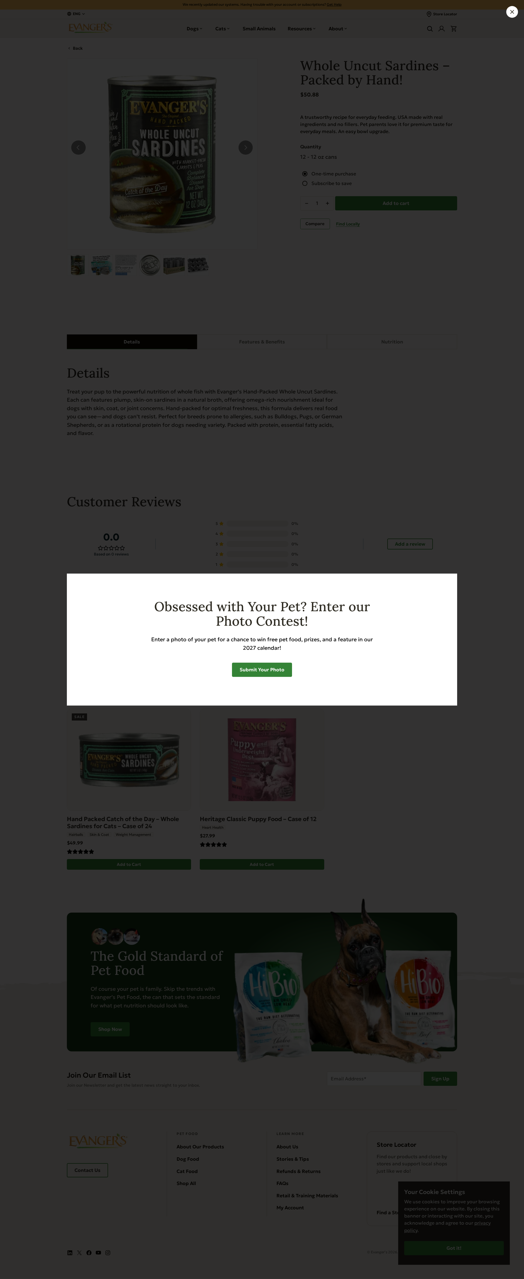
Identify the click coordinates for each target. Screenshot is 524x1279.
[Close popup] (512, 12)
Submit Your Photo (262, 670)
